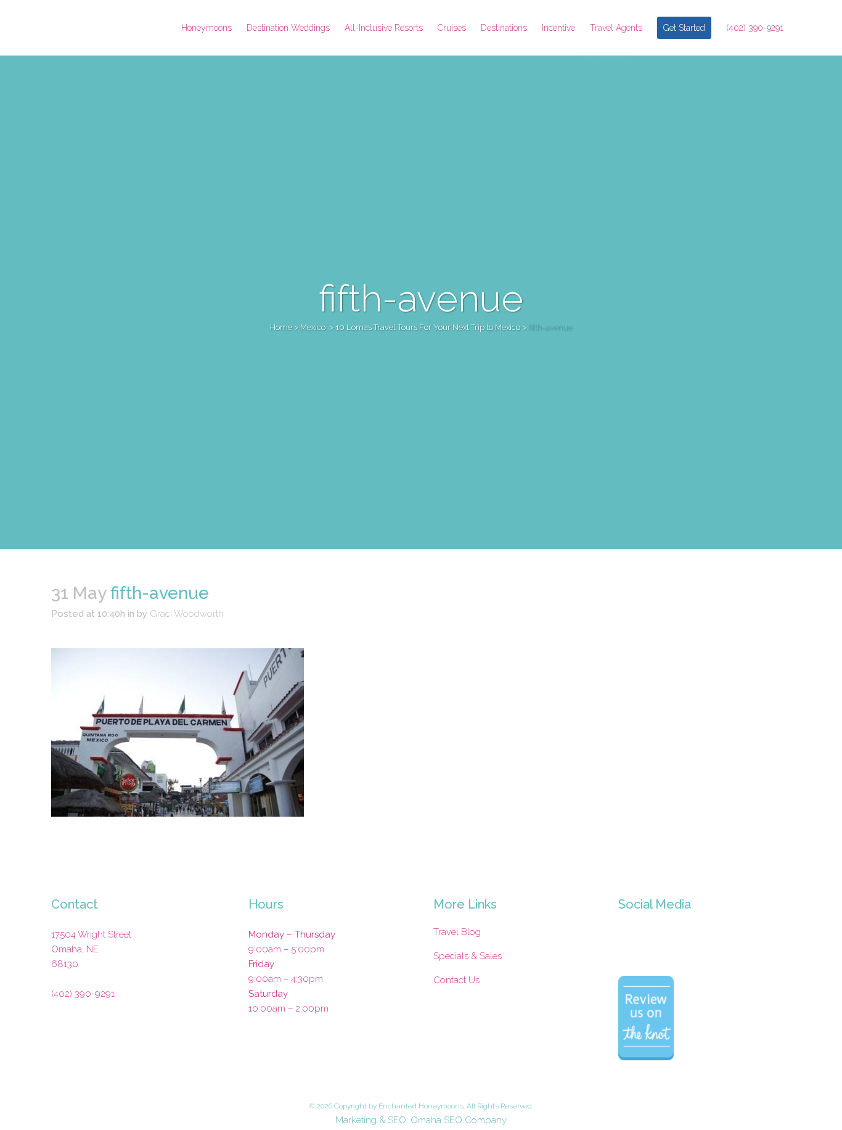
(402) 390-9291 (83, 993)
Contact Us (456, 980)
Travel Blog (457, 932)
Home (281, 327)
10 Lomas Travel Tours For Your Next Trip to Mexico (427, 327)
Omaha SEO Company (459, 1120)
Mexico (312, 327)
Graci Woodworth (187, 613)
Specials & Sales (467, 956)
